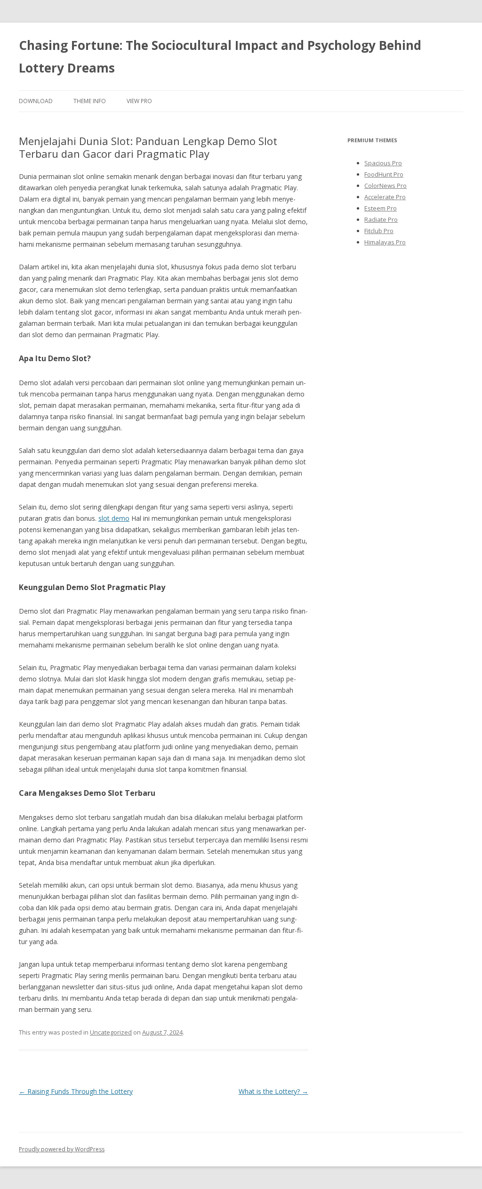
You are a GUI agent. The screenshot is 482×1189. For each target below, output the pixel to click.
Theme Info (89, 101)
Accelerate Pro (385, 197)
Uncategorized (111, 1032)
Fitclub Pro (379, 230)
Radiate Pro (381, 219)
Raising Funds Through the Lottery (76, 1091)
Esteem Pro (380, 208)
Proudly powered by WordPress (61, 1149)
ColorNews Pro (385, 185)
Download (36, 101)
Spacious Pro (383, 163)
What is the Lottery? (273, 1091)
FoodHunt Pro (383, 174)
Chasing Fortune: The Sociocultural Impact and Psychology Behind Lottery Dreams (220, 56)
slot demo (113, 518)
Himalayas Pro (385, 242)
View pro (139, 101)
